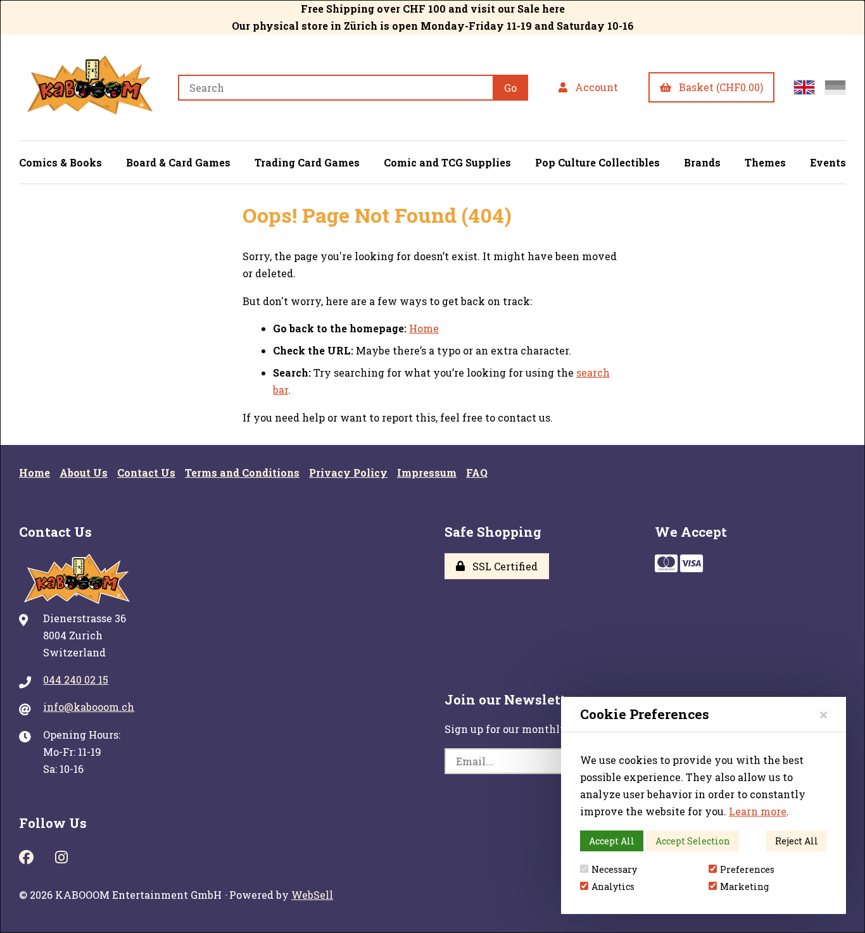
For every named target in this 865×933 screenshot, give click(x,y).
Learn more (757, 811)
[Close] (823, 714)
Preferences (747, 869)
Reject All (796, 841)
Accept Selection (692, 841)
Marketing (744, 886)
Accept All (612, 841)
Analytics (613, 886)
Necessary (614, 869)
